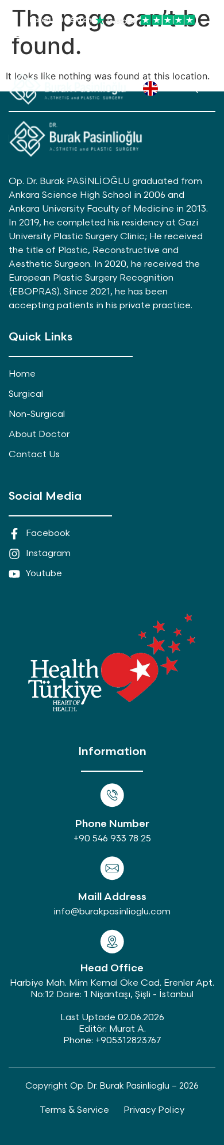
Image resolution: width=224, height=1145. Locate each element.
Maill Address (112, 897)
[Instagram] (112, 57)
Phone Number (112, 824)
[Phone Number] (112, 795)
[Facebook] (86, 57)
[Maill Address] (112, 868)
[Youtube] (138, 57)
